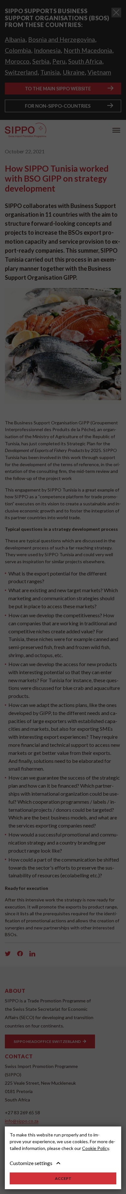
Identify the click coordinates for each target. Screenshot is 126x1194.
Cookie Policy (95, 1148)
